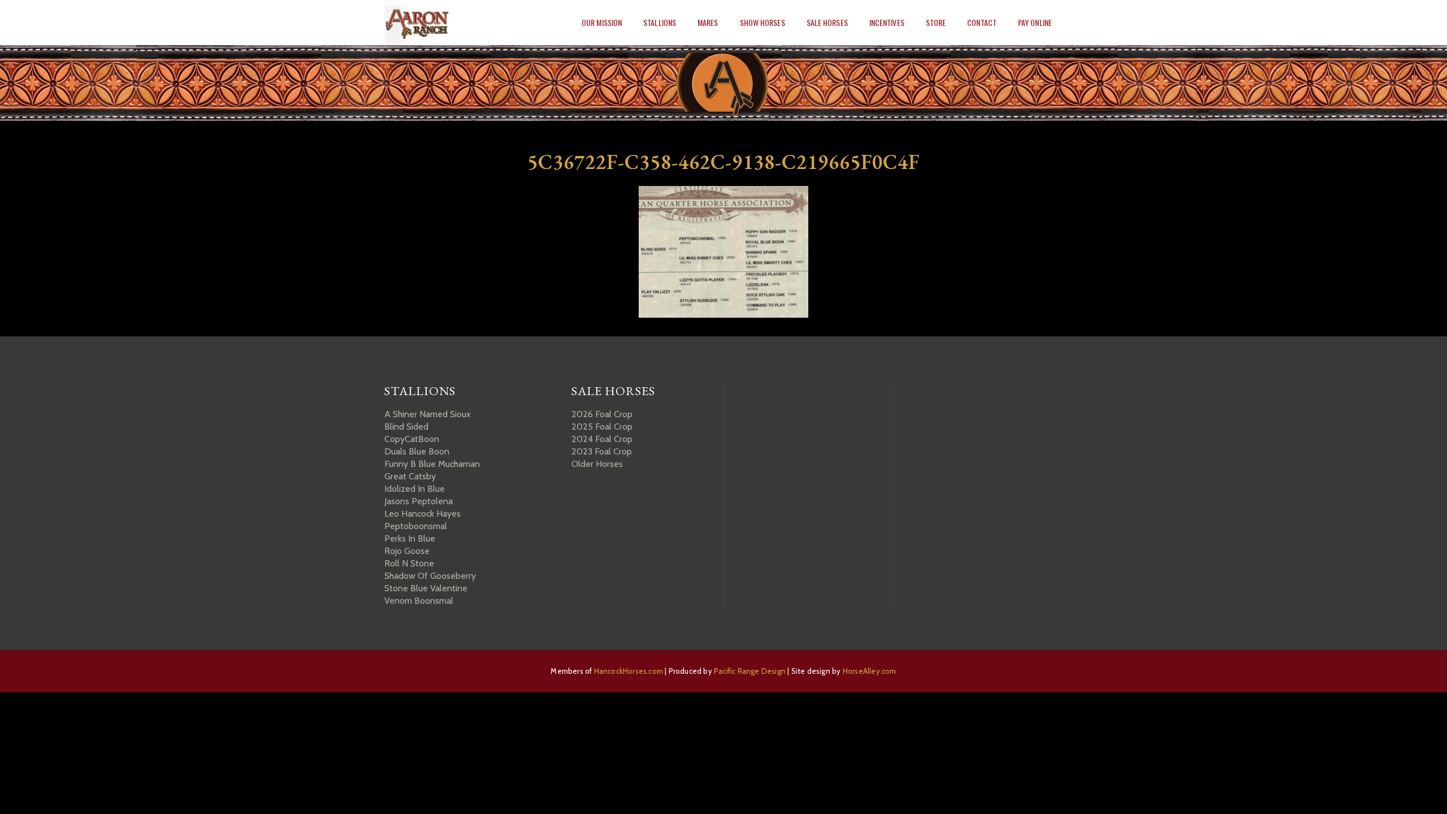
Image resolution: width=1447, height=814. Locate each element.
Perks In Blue (409, 538)
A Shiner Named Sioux (427, 414)
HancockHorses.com (628, 671)
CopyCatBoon (411, 439)
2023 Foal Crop (601, 451)
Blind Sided (406, 426)
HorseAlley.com (869, 671)
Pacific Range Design (750, 671)
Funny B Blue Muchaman (432, 463)
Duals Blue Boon (416, 451)
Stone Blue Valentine (425, 588)
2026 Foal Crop (601, 414)
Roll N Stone (409, 563)
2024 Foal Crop (601, 439)
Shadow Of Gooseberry (430, 575)
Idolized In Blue (414, 488)
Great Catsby (410, 476)
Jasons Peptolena (418, 501)
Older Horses (597, 463)
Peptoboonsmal (415, 526)
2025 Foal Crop (601, 426)
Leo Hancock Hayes (422, 513)
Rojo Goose (407, 550)
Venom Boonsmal (418, 600)
